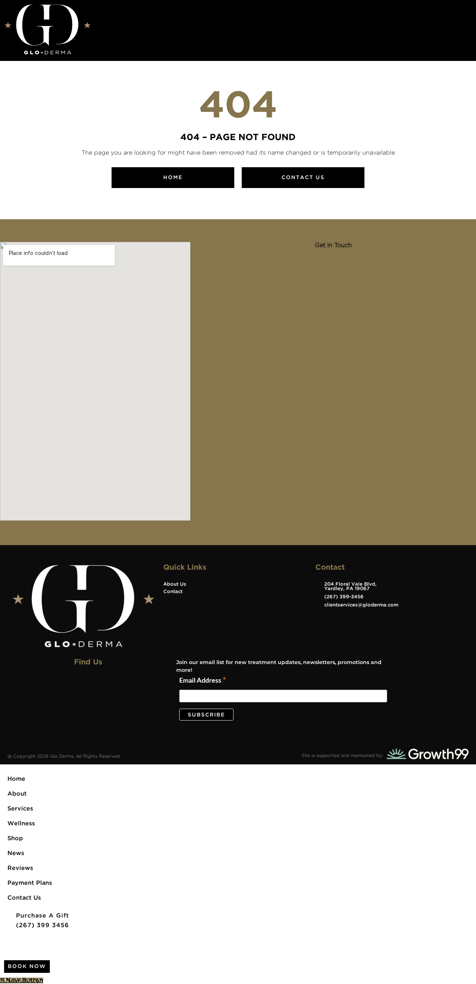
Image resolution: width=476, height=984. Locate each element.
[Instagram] (100, 686)
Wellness (21, 823)
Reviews (20, 868)
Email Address (202, 680)
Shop (15, 838)
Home (16, 779)
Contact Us (24, 898)
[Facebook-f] (76, 686)
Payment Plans (29, 883)
